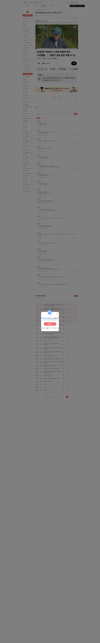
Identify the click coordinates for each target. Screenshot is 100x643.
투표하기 (50, 324)
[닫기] (57, 313)
